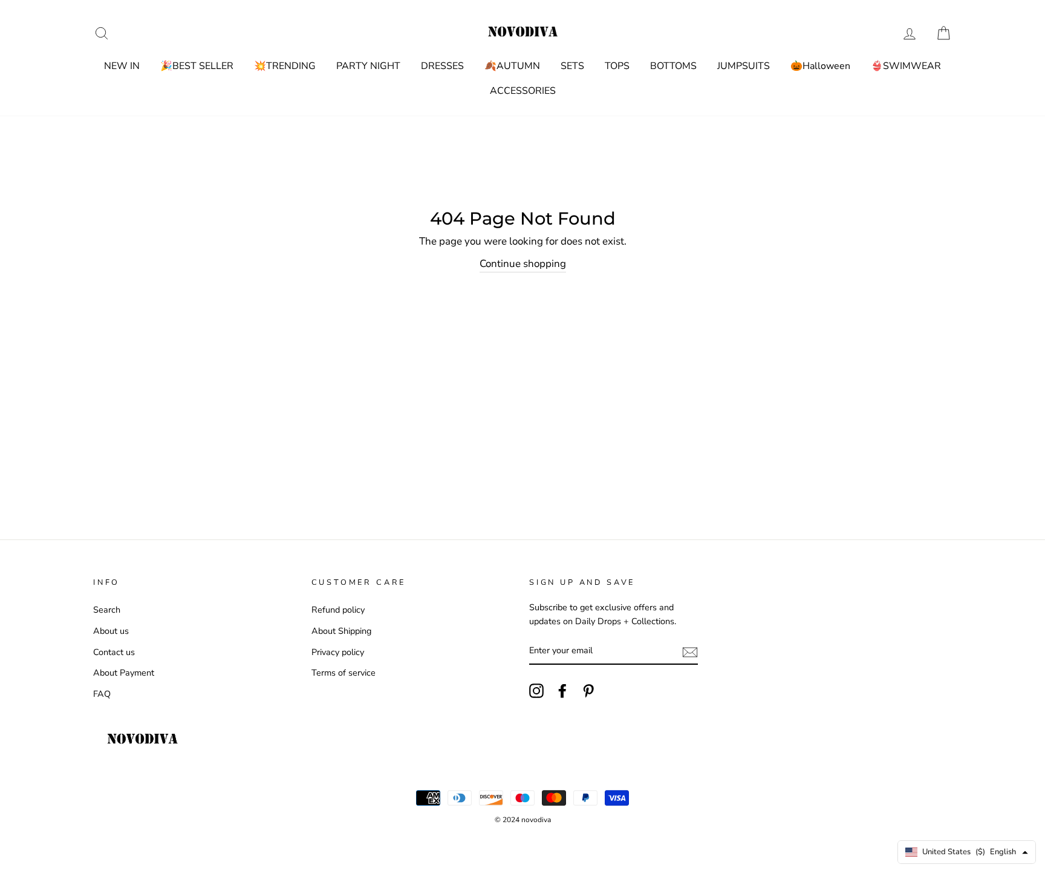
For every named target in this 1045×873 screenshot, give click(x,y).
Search (106, 610)
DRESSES (442, 66)
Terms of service (343, 673)
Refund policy (338, 610)
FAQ (102, 694)
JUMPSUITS (743, 66)
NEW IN (122, 66)
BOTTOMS (673, 66)
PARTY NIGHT (368, 66)
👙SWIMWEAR (906, 66)
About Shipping (341, 631)
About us (111, 631)
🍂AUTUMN (512, 66)
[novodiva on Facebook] (562, 690)
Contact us (114, 652)
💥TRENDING (285, 66)
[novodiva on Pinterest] (588, 690)
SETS (572, 66)
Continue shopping (523, 264)
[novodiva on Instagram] (536, 690)
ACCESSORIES (523, 90)
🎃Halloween (820, 66)
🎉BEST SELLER (196, 66)
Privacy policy (337, 652)
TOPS (617, 66)
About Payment (123, 673)
